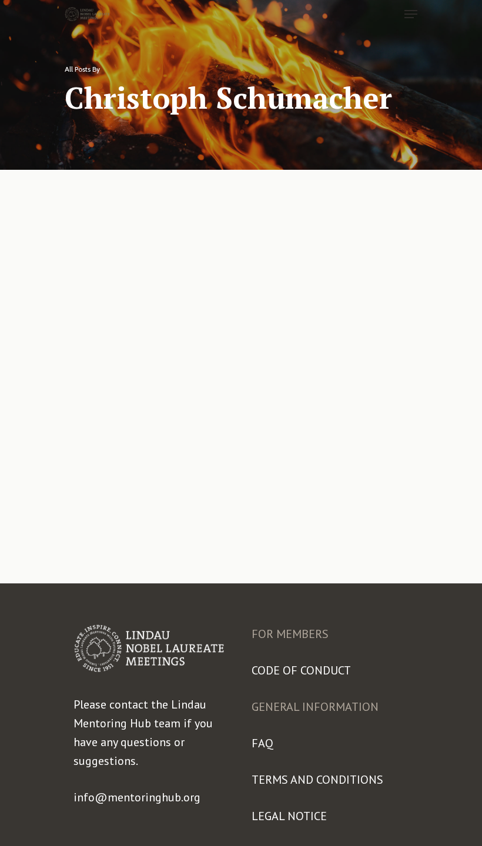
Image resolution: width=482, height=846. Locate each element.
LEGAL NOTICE (289, 816)
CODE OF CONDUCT (301, 670)
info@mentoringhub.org (136, 797)
